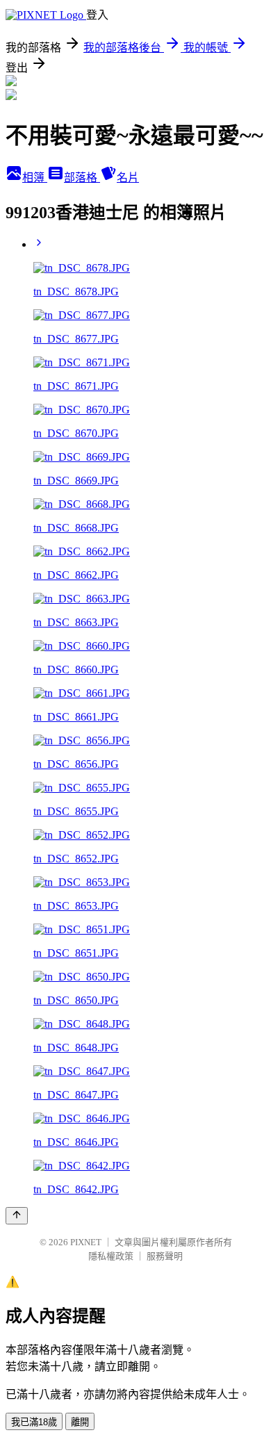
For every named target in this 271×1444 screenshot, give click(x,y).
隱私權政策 (110, 1256)
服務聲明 (165, 1256)
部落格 (82, 177)
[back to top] (17, 1215)
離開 (80, 1422)
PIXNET (85, 1242)
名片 (128, 177)
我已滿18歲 (34, 1422)
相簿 (34, 177)
